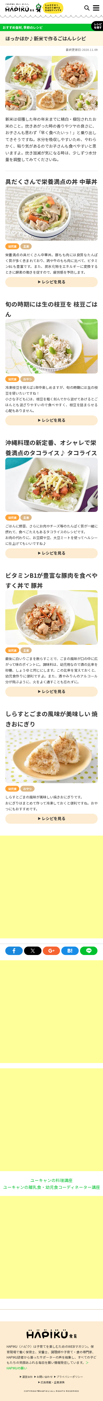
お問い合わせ (45, 1377)
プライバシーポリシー (70, 1377)
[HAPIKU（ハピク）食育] (28, 8)
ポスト (32, 951)
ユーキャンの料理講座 (51, 1180)
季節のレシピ (33, 27)
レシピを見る (53, 281)
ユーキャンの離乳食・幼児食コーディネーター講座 (51, 1187)
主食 (26, 246)
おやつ (27, 379)
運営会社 (27, 1377)
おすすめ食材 (12, 27)
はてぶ (70, 951)
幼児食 (12, 246)
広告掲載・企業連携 (52, 1382)
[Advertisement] (51, 887)
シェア (14, 951)
